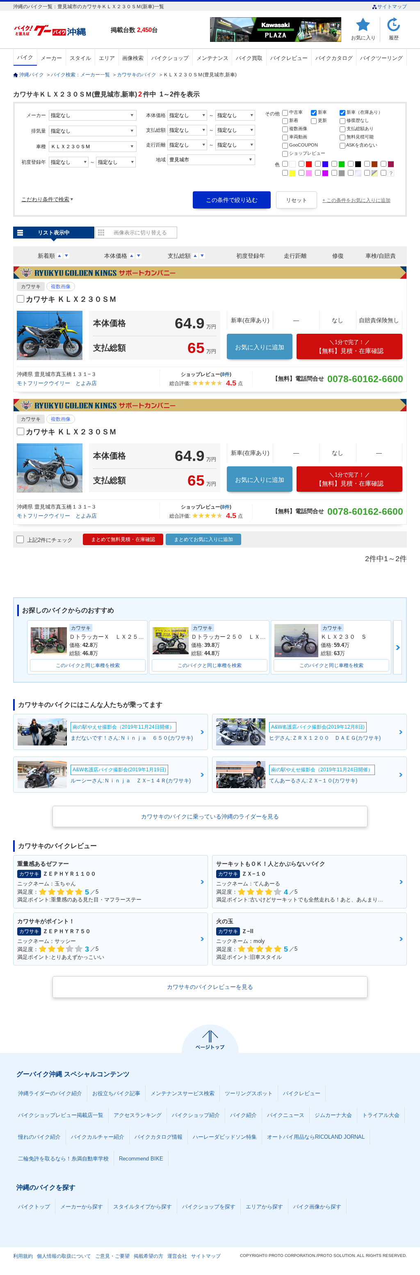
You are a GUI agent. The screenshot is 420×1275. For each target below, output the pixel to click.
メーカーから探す (81, 1207)
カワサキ (31, 286)
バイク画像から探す (317, 1207)
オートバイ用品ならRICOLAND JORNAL (316, 1137)
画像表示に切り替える (140, 232)
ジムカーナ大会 (333, 1115)
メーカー (51, 58)
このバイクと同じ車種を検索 (88, 665)
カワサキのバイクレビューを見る (210, 987)
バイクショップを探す (208, 1207)
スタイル (80, 58)
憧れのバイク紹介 (39, 1137)
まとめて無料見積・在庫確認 (123, 539)
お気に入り (363, 37)
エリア (107, 58)
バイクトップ (34, 1207)
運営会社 (177, 1256)
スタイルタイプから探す (142, 1207)
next (397, 647)
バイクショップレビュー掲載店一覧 (60, 1115)
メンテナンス (212, 58)
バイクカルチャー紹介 (97, 1137)
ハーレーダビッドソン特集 (225, 1137)
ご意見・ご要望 (112, 1256)
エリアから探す (264, 1207)
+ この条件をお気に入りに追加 (356, 200)
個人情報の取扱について (64, 1256)
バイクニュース (285, 1115)
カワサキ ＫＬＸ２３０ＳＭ (71, 299)
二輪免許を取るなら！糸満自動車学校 (63, 1159)
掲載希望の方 (148, 1256)
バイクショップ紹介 (196, 1115)
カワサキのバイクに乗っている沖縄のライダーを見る (210, 816)
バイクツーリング (381, 58)
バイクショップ (170, 58)
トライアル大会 (380, 1115)
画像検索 (133, 58)
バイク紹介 (243, 1115)
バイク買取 (249, 58)
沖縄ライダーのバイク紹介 (50, 1093)
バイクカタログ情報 (159, 1137)
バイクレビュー (289, 58)
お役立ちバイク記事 (116, 1093)
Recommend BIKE (141, 1159)
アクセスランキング (138, 1115)
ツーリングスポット (249, 1093)
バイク (25, 57)
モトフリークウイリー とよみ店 (57, 383)
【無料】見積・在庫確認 (349, 346)
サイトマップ (392, 6)
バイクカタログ (334, 58)
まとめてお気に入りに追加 (203, 539)
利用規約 (23, 1256)
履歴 (394, 37)
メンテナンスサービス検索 (183, 1093)
